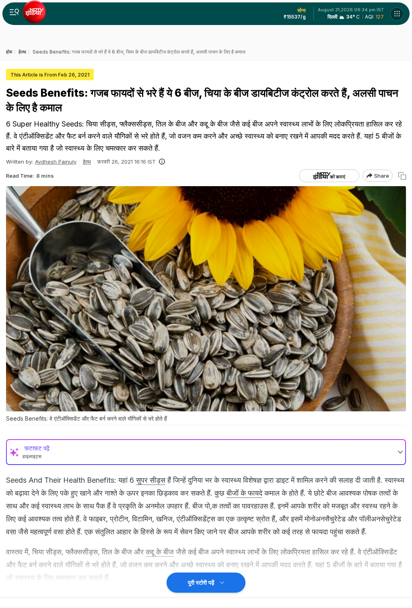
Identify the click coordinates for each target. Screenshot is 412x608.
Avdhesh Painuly (55, 161)
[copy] (402, 176)
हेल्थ (87, 161)
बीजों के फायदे (244, 493)
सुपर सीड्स (150, 480)
